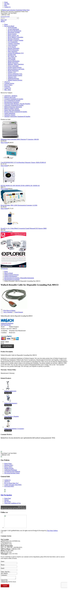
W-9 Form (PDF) (9, 486)
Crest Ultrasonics (12, 45)
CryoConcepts (12, 46)
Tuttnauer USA (12, 77)
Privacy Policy (8, 467)
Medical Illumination (13, 61)
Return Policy (8, 463)
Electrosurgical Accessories (11, 279)
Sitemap (6, 500)
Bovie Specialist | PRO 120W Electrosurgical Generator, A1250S (19, 205)
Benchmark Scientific (14, 32)
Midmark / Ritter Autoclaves (16, 64)
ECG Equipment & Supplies (12, 100)
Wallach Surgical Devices (15, 80)
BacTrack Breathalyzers (14, 31)
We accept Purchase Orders (12, 473)
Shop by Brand (8, 273)
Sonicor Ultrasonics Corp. (15, 74)
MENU (3, 21)
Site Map (6, 4)
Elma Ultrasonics (12, 51)
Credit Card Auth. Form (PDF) (13, 484)
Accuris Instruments (13, 29)
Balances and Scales (10, 97)
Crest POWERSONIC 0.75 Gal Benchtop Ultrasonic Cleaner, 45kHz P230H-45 (23, 162)
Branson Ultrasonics (13, 38)
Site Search (7, 501)
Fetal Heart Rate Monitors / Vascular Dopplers (17, 103)
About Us (7, 481)
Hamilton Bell (12, 54)
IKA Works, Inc (12, 56)
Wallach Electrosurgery (10, 276)
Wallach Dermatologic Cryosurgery (14, 428)
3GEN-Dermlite (12, 27)
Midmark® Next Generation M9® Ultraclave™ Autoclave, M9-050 (20, 139)
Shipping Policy (8, 465)
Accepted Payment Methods (12, 471)
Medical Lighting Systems (11, 108)
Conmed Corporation (14, 43)
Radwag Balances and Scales (16, 69)
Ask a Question (7, 312)
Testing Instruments (9, 113)
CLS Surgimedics (13, 42)
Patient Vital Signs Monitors (12, 110)
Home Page (7, 498)
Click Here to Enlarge (9, 310)
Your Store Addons (52, 530)
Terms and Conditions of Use (12, 503)
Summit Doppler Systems (15, 75)
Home (6, 2)
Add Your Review (6, 325)
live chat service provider (5, 16)
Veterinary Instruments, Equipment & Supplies (17, 116)
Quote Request (19, 312)
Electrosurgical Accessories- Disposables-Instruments (19, 278)
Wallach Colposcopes (10, 391)
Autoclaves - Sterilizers (10, 95)
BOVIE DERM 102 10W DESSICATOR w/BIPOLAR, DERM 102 (20, 185)
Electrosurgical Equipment (11, 102)
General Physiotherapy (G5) (16, 53)
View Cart (3, 20)
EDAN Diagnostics (13, 50)
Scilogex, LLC (12, 72)
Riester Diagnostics (13, 70)
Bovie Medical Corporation (15, 37)
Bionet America (12, 34)
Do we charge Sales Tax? (11, 483)
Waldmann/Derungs (13, 78)
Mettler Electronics (13, 62)
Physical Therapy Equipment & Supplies (15, 111)
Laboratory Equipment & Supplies (13, 105)
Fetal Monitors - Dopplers (11, 416)
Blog (5, 5)
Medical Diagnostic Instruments (13, 107)
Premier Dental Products (14, 67)
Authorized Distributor (7, 323)
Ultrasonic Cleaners (9, 115)
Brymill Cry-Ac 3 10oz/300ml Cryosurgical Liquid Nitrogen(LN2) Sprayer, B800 (23, 228)
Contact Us (7, 7)
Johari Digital (11, 58)
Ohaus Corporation (13, 66)
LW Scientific (11, 59)
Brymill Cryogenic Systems (15, 40)
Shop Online (4, 142)
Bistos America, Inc (13, 35)
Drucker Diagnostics (13, 48)
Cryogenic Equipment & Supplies (13, 99)
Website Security (9, 468)
